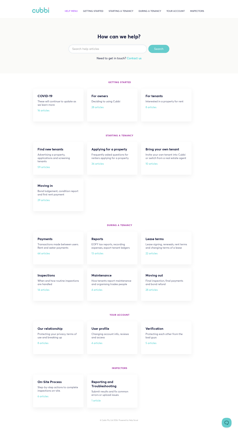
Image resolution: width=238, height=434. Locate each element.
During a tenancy (150, 11)
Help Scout (133, 420)
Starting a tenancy (121, 11)
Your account (175, 11)
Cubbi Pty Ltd (107, 420)
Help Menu (71, 11)
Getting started (93, 11)
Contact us (134, 58)
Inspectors (197, 11)
